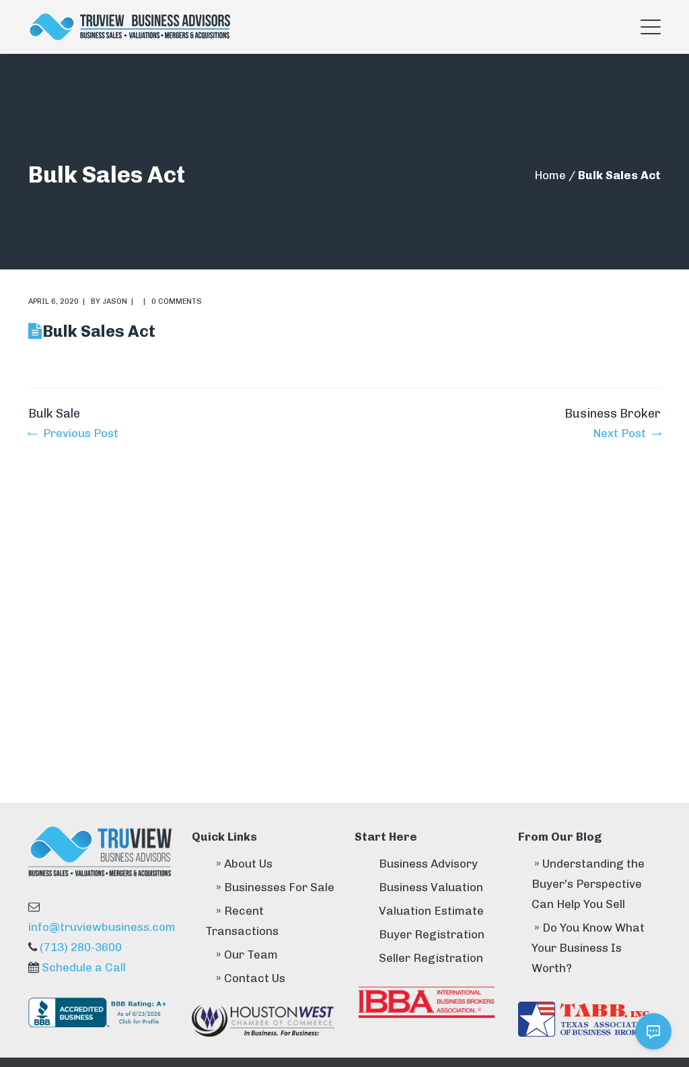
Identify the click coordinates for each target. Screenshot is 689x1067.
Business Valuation (431, 887)
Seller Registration (431, 958)
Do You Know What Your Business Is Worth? (588, 948)
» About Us (244, 863)
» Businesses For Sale (275, 887)
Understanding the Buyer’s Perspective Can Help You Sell (588, 884)
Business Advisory (428, 863)
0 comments (176, 301)
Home (550, 175)
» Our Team (247, 954)
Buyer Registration (431, 934)
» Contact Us (250, 978)
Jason (114, 301)
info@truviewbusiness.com (102, 927)
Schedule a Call (84, 967)
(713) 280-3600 (81, 947)
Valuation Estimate (431, 910)
